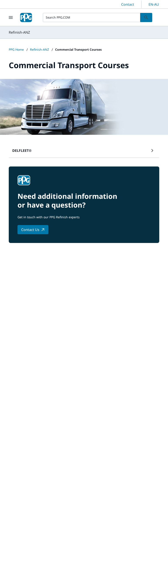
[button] (84, 151)
